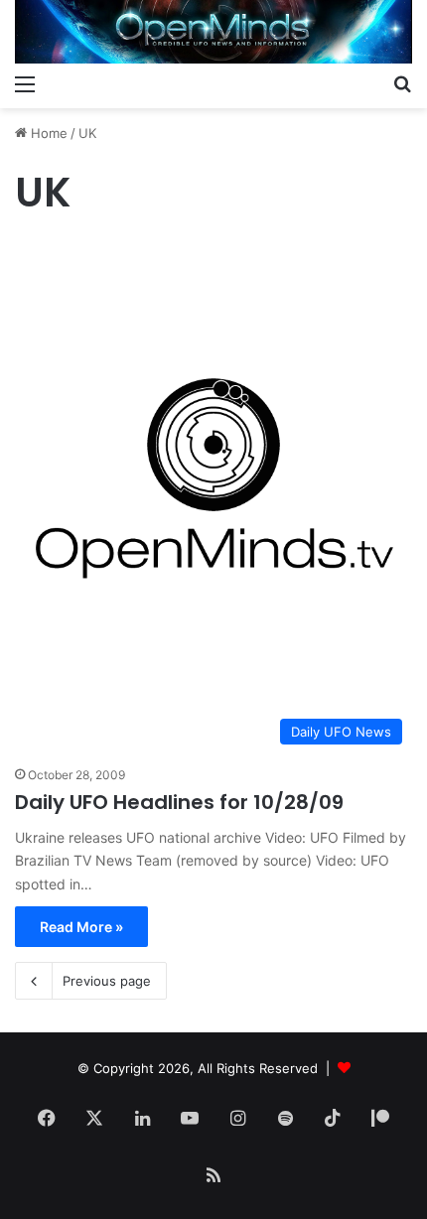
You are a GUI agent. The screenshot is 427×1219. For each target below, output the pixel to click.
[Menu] (25, 83)
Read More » (81, 926)
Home (47, 133)
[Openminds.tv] (213, 32)
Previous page (107, 981)
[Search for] (402, 83)
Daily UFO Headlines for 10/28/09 (179, 802)
